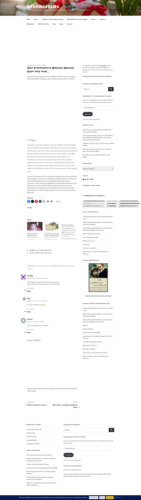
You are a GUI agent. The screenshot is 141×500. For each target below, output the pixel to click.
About (61, 24)
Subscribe (88, 114)
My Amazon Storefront (90, 248)
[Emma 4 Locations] (70, 230)
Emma (93, 19)
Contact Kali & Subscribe (34, 429)
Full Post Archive (43, 24)
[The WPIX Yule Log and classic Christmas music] (52, 226)
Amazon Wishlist (88, 329)
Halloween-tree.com (89, 241)
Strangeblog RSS (32, 440)
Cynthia (30, 276)
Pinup (35, 19)
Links (54, 24)
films (32, 253)
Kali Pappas (103, 65)
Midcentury (30, 24)
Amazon (85, 325)
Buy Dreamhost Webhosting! (91, 332)
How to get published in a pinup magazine (39, 455)
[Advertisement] (70, 41)
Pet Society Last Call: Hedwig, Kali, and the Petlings (42, 468)
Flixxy (33, 140)
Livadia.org (86, 244)
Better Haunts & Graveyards (91, 234)
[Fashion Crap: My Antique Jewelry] (34, 226)
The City (48, 253)
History (48, 250)
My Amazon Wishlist (89, 349)
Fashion (102, 19)
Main (28, 19)
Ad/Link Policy (31, 433)
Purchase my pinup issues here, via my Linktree (97, 76)
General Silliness (37, 250)
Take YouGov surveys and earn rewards (95, 352)
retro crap (39, 253)
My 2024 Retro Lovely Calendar (77, 19)
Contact (69, 24)
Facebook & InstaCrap (91, 185)
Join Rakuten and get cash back (92, 342)
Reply (29, 291)
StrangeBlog (43, 6)
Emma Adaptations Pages (91, 237)
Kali (44, 65)
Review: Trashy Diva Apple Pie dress (38, 464)
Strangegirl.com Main (33, 444)
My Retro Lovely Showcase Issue (52, 19)
